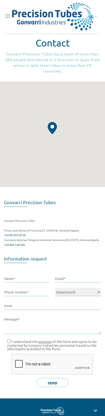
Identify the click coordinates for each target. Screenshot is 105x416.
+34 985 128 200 (14, 245)
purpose (44, 341)
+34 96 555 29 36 (15, 235)
